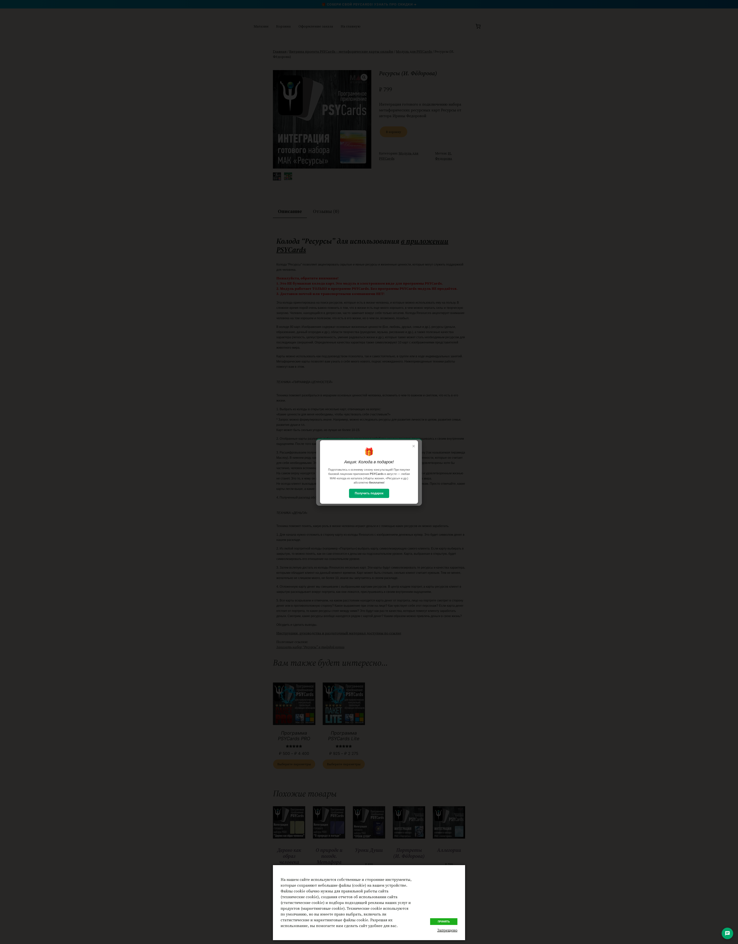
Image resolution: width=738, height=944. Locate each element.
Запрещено (447, 930)
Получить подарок (369, 493)
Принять (444, 921)
